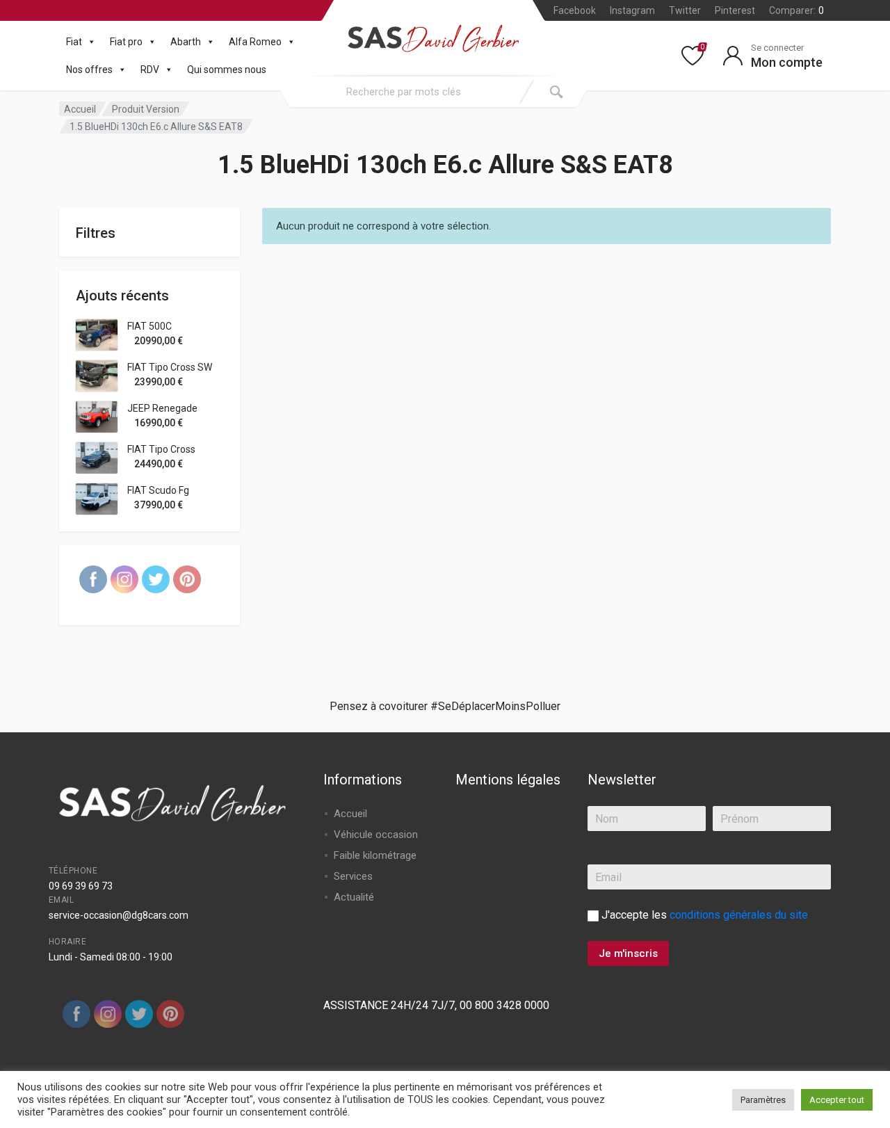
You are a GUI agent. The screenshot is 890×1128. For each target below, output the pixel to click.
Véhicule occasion (376, 834)
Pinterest (735, 10)
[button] (89, 41)
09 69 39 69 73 (81, 886)
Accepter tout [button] (836, 1100)
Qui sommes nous (226, 69)
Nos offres (89, 69)
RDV (149, 69)
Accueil (80, 109)
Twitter (685, 10)
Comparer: (796, 10)
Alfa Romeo (255, 41)
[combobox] (403, 92)
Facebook (574, 10)
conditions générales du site (739, 914)
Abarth (185, 41)
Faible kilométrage (375, 855)
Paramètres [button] (763, 1100)
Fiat (74, 41)
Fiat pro (126, 41)
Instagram (632, 10)
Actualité (354, 897)
